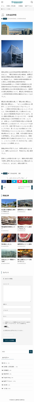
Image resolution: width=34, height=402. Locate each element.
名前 (5, 304)
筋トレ (6, 363)
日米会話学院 (13, 173)
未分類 (7, 385)
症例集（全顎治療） (11, 366)
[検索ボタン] (32, 2)
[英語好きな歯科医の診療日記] (17, 2)
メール (5, 310)
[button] (3, 181)
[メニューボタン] (2, 2)
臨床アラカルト (10, 381)
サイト (4, 316)
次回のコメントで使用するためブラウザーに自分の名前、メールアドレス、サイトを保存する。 (17, 323)
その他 (4, 18)
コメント (6, 284)
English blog (8, 377)
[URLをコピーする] (30, 181)
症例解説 (7, 370)
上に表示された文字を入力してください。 (13, 330)
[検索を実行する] (31, 351)
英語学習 (7, 374)
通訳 (19, 173)
